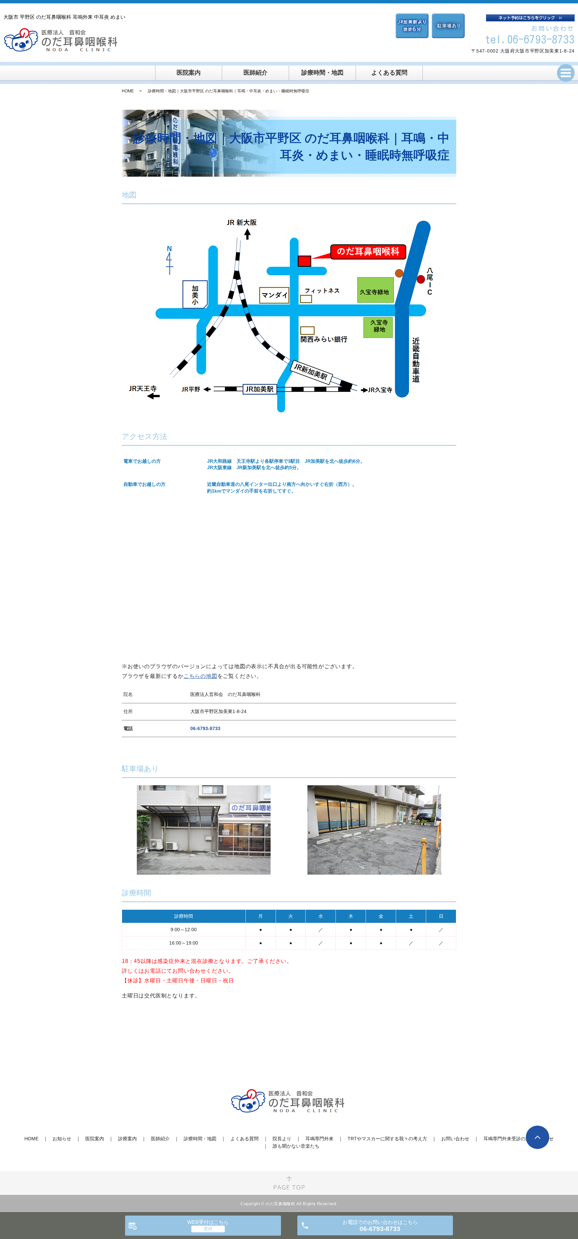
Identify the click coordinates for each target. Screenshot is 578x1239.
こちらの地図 (200, 676)
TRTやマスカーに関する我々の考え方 (387, 1138)
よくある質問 (389, 72)
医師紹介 (256, 72)
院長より (282, 1138)
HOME (128, 91)
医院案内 (189, 72)
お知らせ (62, 1138)
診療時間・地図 (322, 72)
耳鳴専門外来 (319, 1138)
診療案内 (127, 1138)
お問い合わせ (455, 1138)
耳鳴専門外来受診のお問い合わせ (518, 1138)
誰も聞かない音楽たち (296, 1146)
